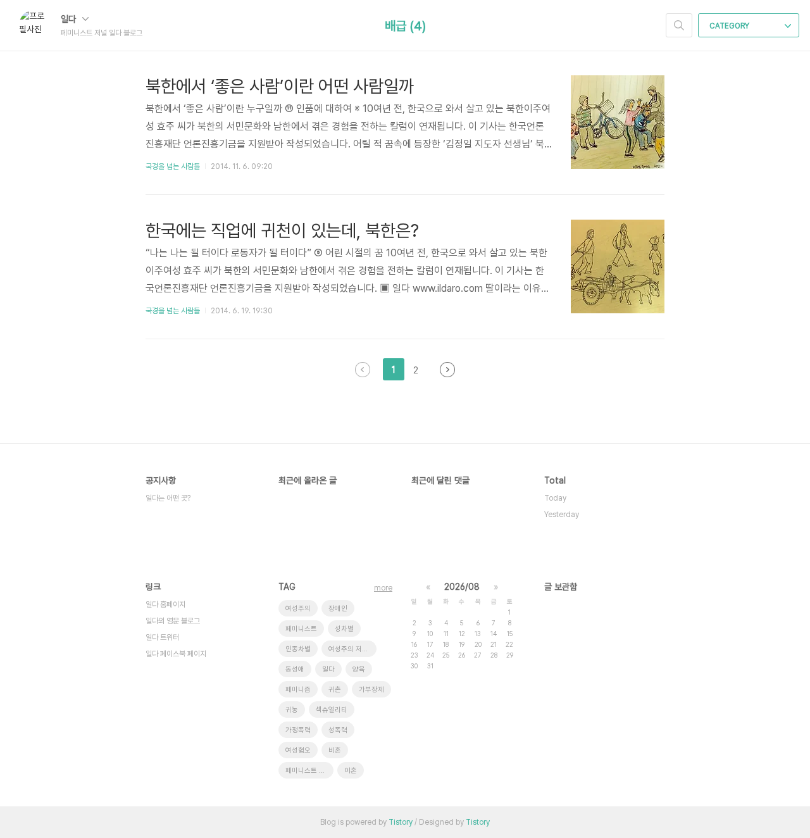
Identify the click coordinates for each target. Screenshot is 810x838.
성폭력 (337, 730)
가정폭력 (298, 730)
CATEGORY (730, 26)
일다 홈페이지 (165, 604)
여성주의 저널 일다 (352, 649)
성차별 (344, 629)
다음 (447, 369)
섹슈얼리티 (331, 710)
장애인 (337, 608)
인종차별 (298, 649)
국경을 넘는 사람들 (173, 166)
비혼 (334, 750)
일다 (69, 19)
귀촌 (334, 689)
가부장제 (371, 689)
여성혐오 (298, 750)
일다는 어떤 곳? (168, 498)
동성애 (294, 669)
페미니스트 (301, 629)
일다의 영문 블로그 (173, 620)
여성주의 (298, 608)
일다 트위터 (162, 637)
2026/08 (462, 587)
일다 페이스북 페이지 (176, 653)
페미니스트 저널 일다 (309, 770)
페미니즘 (298, 689)
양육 (358, 669)
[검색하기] (679, 25)
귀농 (291, 710)
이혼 (350, 770)
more (383, 588)
